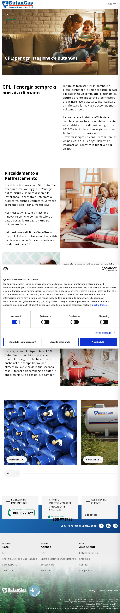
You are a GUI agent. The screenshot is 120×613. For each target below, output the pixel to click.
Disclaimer (113, 591)
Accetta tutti (98, 342)
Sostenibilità (47, 564)
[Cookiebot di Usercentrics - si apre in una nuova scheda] (104, 269)
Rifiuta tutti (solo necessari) (22, 342)
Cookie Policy (99, 305)
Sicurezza (7, 570)
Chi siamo (84, 558)
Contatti (83, 564)
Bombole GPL (16, 459)
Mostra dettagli (103, 332)
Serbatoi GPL (93, 459)
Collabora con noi (88, 553)
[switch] (45, 322)
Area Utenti (87, 547)
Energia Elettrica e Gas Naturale (19, 558)
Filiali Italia (46, 570)
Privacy (92, 591)
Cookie (102, 591)
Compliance (85, 570)
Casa (5, 547)
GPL (4, 553)
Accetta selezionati (60, 342)
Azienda (46, 547)
